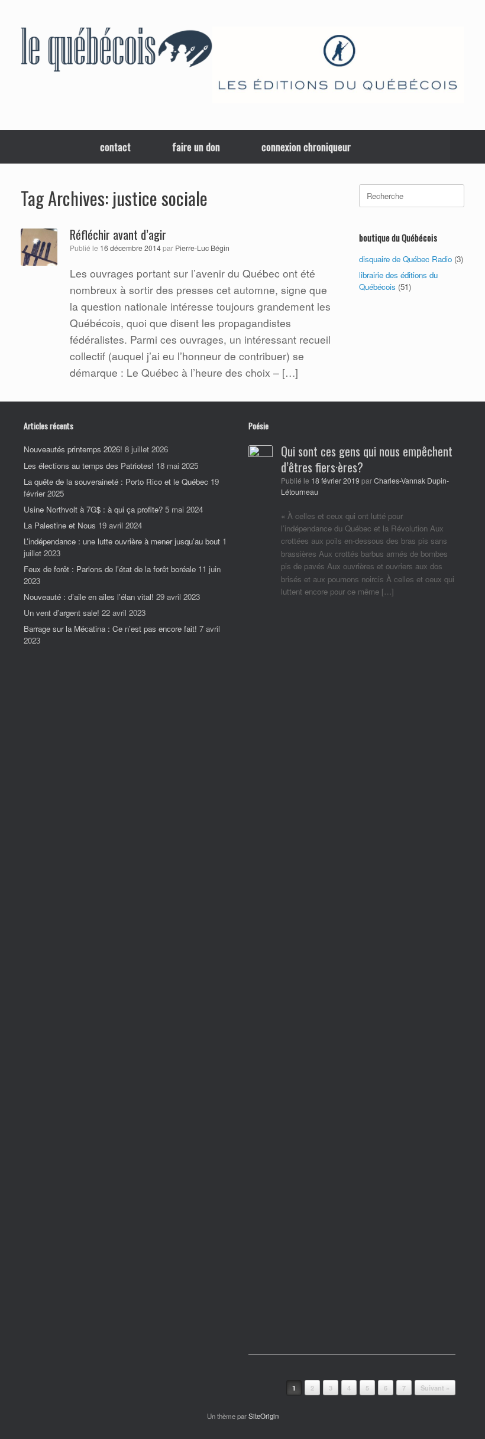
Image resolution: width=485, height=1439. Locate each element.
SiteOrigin (263, 1416)
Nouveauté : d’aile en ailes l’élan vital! (89, 596)
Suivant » (435, 1387)
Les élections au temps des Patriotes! (89, 465)
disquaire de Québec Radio (405, 259)
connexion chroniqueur (306, 146)
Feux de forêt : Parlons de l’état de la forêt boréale (110, 569)
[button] (467, 147)
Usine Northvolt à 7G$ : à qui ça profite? (93, 509)
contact (115, 146)
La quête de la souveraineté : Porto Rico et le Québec (116, 481)
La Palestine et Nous (60, 525)
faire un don (196, 146)
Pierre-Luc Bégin (202, 248)
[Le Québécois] (116, 51)
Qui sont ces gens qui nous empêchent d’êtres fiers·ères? (366, 459)
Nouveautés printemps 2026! (73, 449)
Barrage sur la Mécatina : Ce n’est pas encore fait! (110, 628)
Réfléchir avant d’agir (118, 234)
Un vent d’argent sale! (61, 612)
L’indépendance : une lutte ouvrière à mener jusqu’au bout (122, 541)
